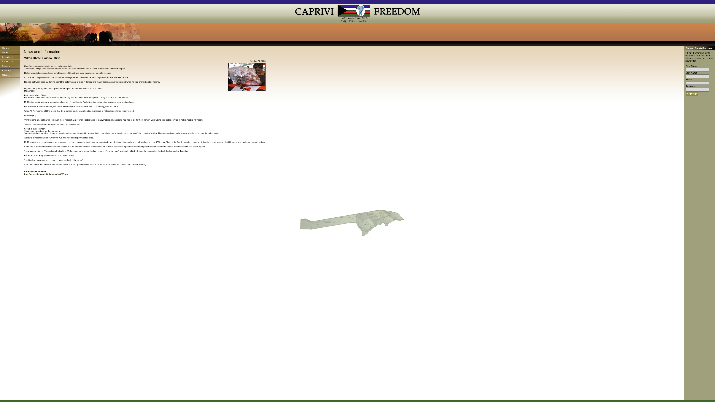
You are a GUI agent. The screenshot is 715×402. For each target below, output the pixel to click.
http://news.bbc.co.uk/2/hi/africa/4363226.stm (46, 174)
